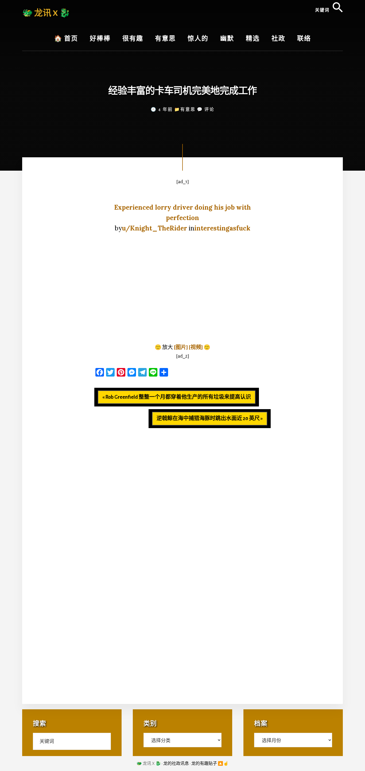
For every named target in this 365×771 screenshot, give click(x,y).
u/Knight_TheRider (154, 228)
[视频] (196, 347)
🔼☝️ (223, 763)
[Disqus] (182, 495)
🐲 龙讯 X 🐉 (46, 13)
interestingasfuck (222, 228)
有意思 (188, 109)
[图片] (181, 347)
